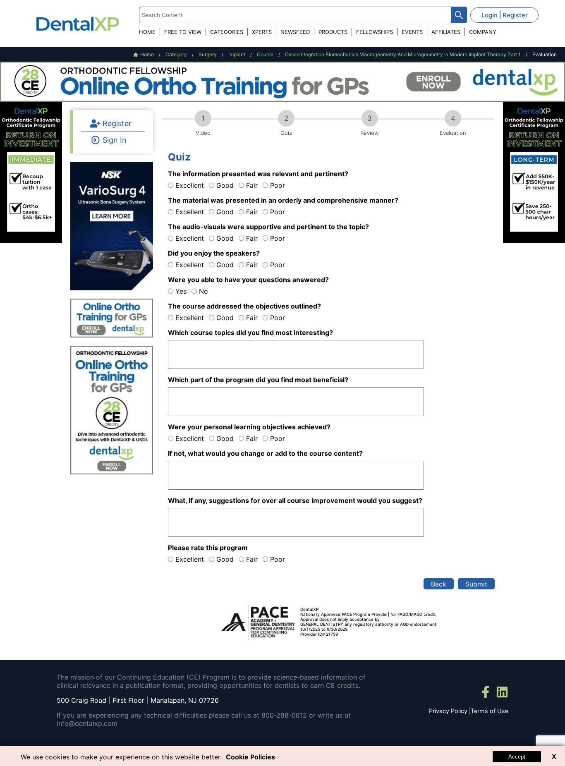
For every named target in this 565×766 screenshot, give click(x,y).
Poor (277, 185)
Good (225, 185)
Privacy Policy (448, 710)
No (203, 291)
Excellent (189, 185)
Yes (181, 291)
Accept (516, 757)
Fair (252, 185)
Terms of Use (489, 710)
